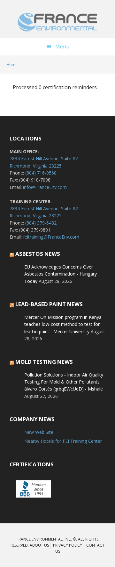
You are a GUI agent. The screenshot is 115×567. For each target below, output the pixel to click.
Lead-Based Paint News (49, 304)
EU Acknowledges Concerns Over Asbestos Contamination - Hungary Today (60, 274)
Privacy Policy (67, 545)
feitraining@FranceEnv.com (51, 237)
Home (12, 64)
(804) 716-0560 (41, 173)
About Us (39, 545)
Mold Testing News (44, 361)
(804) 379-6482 (41, 223)
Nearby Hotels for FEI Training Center (63, 441)
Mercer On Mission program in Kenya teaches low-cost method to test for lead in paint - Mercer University (63, 324)
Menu (62, 46)
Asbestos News (37, 253)
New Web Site (38, 432)
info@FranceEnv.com (45, 187)
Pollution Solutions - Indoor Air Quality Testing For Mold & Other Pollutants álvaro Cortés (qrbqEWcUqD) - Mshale (63, 382)
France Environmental (57, 22)
